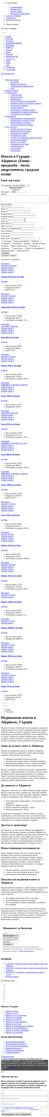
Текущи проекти (17, 108)
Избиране (5, 253)
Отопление (16, 243)
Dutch (8, 52)
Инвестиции (11, 116)
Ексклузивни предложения (17, 1046)
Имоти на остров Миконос (16, 1028)
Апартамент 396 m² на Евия (13, 307)
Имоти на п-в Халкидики (16, 1015)
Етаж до (4, 221)
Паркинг (35, 241)
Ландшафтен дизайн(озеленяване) (24, 112)
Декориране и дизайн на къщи (22, 110)
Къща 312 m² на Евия (10, 686)
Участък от (5, 233)
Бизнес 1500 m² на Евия (11, 366)
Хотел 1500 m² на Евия (11, 485)
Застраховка (15, 151)
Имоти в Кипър (12, 90)
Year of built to (6, 231)
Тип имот (5, 192)
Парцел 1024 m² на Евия (11, 576)
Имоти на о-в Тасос (14, 1024)
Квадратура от (7, 214)
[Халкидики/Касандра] (11, 938)
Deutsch (9, 50)
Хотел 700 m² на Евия (10, 396)
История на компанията (20, 14)
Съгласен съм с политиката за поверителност (18, 1107)
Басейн (27, 243)
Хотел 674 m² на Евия (10, 424)
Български (10, 45)
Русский (9, 41)
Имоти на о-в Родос (14, 1020)
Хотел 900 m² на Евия (10, 454)
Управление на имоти (19, 133)
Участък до (5, 236)
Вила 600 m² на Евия (10, 337)
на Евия (4, 281)
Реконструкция (16, 97)
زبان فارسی (10, 59)
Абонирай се (8, 944)
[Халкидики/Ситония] (11, 940)
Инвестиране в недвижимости (22, 118)
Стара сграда (17, 248)
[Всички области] (11, 936)
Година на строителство (10, 228)
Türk (7, 65)
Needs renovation (7, 251)
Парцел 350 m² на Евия (11, 545)
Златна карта (15, 148)
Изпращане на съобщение (16, 1114)
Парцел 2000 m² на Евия (11, 656)
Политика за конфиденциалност (26, 951)
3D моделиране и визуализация (23, 101)
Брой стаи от (6, 223)
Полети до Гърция (17, 142)
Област (4, 194)
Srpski (8, 63)
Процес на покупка (18, 84)
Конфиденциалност (14, 1048)
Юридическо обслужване (20, 131)
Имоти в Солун (12, 1013)
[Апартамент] (17, 190)
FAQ (12, 88)
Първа (8, 710)
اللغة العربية (10, 70)
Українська (10, 67)
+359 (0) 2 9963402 (13, 16)
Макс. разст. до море (9, 238)
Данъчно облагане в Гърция (21, 125)
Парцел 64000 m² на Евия (12, 628)
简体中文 (9, 47)
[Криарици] (11, 942)
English (8, 37)
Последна (10, 712)
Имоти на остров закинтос (16, 1022)
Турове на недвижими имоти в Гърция (26, 138)
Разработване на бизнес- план (22, 121)
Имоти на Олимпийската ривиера (19, 1026)
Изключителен (23, 251)
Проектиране (15, 99)
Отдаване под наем (18, 136)
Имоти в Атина (12, 1011)
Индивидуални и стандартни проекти (25, 103)
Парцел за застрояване (34, 248)
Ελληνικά (9, 39)
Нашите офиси (16, 11)
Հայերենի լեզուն (14, 43)
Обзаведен (5, 243)
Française (9, 54)
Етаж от (4, 219)
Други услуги (11, 127)
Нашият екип (15, 9)
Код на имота (6, 204)
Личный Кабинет (13, 1052)
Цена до (4, 211)
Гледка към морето (21, 241)
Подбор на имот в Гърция (20, 129)
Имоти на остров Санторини (17, 1030)
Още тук (11, 1067)
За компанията (16, 7)
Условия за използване (15, 1050)
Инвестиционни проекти (20, 123)
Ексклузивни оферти (18, 140)
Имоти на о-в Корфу (14, 1017)
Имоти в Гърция (12, 80)
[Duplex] (17, 192)
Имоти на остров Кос (14, 1032)
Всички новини (12, 977)
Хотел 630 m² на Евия (10, 515)
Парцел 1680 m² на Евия (11, 602)
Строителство (11, 93)
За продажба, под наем (10, 185)
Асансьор (7, 241)
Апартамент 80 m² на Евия (12, 277)
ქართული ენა (12, 56)
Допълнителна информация (21, 86)
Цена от (4, 209)
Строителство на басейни (20, 114)
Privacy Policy (34, 1109)
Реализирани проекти (19, 106)
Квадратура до (7, 216)
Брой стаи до (6, 226)
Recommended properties (15, 1042)
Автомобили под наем (19, 144)
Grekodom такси (17, 146)
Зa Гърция (14, 82)
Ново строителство (19, 246)
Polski (8, 61)
